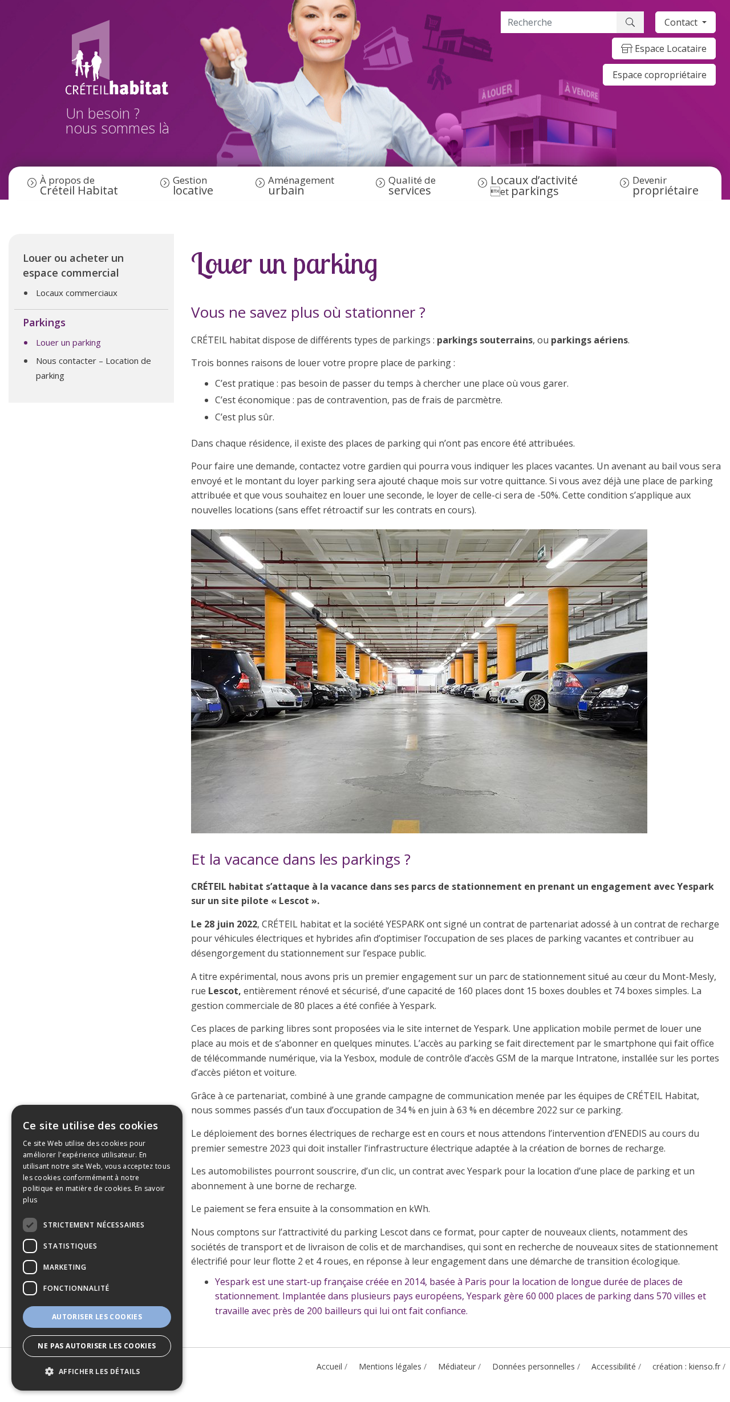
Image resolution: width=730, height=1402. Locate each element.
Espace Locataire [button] (669, 48)
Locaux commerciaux (76, 292)
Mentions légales (390, 1366)
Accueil (329, 1366)
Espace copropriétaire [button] (660, 74)
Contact (682, 22)
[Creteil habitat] (117, 57)
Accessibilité (613, 1366)
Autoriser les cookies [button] (97, 1317)
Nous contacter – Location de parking (93, 368)
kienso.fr (704, 1366)
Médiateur (457, 1366)
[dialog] (96, 1248)
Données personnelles (533, 1366)
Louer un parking (68, 342)
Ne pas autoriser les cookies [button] (97, 1346)
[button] (97, 1371)
